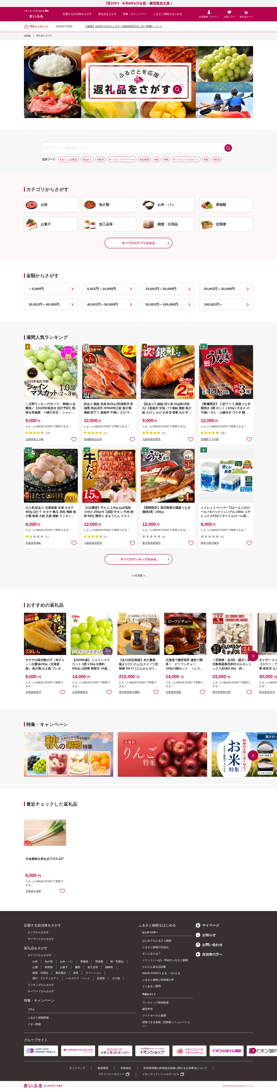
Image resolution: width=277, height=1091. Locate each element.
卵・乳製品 (117, 961)
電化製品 (60, 972)
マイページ (210, 925)
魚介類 (49, 961)
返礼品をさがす (107, 13)
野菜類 (99, 961)
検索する (228, 148)
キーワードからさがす (41, 938)
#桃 (166, 159)
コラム (31, 1009)
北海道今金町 (33, 891)
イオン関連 (34, 1024)
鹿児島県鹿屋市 (151, 542)
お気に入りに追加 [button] (74, 439)
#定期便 (144, 159)
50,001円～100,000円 (161, 304)
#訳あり (87, 159)
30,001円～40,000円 (44, 304)
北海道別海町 (33, 542)
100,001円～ (213, 304)
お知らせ (209, 935)
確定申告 (147, 1008)
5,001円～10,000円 (101, 289)
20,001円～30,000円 (219, 289)
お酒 (35, 967)
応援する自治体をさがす (77, 13)
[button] (253, 656)
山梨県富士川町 (34, 439)
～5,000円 (36, 289)
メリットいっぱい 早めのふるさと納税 (165, 960)
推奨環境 (103, 1068)
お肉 (35, 961)
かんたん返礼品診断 (154, 966)
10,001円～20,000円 (160, 289)
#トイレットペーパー (122, 159)
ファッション (93, 972)
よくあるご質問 (151, 986)
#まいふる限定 (68, 159)
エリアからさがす (38, 932)
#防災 (216, 159)
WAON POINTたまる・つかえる (161, 973)
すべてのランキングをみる (138, 559)
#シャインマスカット (186, 159)
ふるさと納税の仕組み (155, 947)
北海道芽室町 (173, 692)
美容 (75, 972)
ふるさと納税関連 (38, 1017)
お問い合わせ (212, 945)
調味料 (109, 967)
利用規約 (126, 1068)
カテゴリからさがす (39, 955)
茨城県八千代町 (210, 439)
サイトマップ (77, 1068)
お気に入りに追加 (62, 692)
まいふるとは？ (151, 953)
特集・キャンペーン (135, 13)
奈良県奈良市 (267, 692)
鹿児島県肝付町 (221, 692)
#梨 (206, 159)
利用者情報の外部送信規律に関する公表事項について (175, 1068)
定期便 (101, 978)
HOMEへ (140, 575)
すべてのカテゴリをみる (138, 243)
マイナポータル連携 (154, 1015)
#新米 (100, 159)
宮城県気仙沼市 (93, 439)
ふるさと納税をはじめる (167, 13)
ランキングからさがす (41, 984)
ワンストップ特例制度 (155, 1002)
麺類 (77, 967)
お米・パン (66, 961)
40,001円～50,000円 (102, 304)
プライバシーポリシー (111, 1074)
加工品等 (92, 967)
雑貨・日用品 (40, 972)
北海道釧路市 (33, 692)
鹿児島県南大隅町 (129, 692)
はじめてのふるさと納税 (156, 940)
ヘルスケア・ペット (78, 978)
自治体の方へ (212, 954)
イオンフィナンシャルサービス (160, 1074)
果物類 (84, 961)
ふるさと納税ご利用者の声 (158, 979)
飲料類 (49, 967)
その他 (116, 978)
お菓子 (64, 967)
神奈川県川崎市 (210, 542)
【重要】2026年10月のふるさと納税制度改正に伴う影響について (123, 26)
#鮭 (157, 159)
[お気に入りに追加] (74, 439)
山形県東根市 (80, 692)
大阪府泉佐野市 (151, 439)
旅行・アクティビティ (45, 978)
